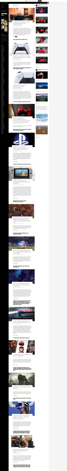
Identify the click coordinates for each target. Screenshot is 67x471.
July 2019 (2, 85)
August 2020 (2, 73)
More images (38, 137)
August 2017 (2, 106)
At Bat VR (26, 257)
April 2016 (2, 121)
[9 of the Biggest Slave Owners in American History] (2, 20)
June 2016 (2, 119)
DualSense (16, 101)
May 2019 (2, 87)
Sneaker (19, 303)
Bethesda (25, 392)
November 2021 (3, 59)
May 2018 (2, 98)
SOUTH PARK (26, 368)
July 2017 (2, 107)
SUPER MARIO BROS (16, 369)
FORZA (28, 367)
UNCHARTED (23, 369)
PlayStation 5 (26, 91)
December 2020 (3, 69)
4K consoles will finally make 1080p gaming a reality (21, 451)
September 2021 (3, 61)
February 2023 (2, 47)
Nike (28, 301)
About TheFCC (2, 7)
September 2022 (3, 50)
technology (17, 130)
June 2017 (2, 108)
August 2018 (2, 95)
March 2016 (2, 122)
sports (28, 303)
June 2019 (2, 86)
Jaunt (20, 422)
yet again (25, 155)
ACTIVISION (15, 367)
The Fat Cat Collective (4, 2)
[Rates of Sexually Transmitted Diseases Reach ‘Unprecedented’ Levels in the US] (2, 27)
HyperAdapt (18, 291)
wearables (19, 304)
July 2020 (2, 74)
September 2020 (3, 72)
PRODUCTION (23, 39)
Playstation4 (27, 302)
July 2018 (2, 96)
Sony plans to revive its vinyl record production (22, 321)
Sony (26, 39)
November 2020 (3, 70)
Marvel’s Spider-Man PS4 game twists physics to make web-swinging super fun (22, 220)
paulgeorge (15, 302)
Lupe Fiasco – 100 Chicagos (39, 44)
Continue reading (18, 98)
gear (21, 129)
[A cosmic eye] (2, 29)
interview (23, 301)
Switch (22, 201)
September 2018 (3, 94)
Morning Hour (38, 102)
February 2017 (2, 112)
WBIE (30, 369)
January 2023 (2, 48)
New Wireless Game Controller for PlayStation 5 (19, 86)
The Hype (39, 5)
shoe (14, 303)
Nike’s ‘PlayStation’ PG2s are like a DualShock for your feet (21, 285)
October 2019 (2, 82)
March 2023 (2, 46)
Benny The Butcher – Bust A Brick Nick (40, 24)
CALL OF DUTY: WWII (19, 367)
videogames (21, 68)
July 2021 (2, 63)
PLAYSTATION (20, 101)
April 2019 (2, 88)
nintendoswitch (16, 201)
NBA (26, 301)
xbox (14, 370)
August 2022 (2, 51)
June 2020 (2, 75)
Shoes (16, 303)
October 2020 (2, 71)
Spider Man (29, 368)
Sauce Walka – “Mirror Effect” (39, 54)
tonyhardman (15, 304)
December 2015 (3, 125)
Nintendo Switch (19, 368)
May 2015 (2, 131)
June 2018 (2, 97)
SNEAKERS (22, 303)
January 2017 (2, 113)
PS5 (27, 101)
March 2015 (2, 133)
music (14, 39)
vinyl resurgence (20, 325)
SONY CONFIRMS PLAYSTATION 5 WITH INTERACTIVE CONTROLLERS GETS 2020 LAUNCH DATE (21, 120)
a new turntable (26, 325)
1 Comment (20, 453)
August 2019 (2, 84)
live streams (20, 258)
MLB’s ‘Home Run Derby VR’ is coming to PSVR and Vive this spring (22, 252)
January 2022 (2, 57)
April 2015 (2, 132)
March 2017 (2, 111)
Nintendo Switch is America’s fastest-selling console (21, 182)
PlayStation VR (16, 421)
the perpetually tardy (28, 327)
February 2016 (2, 123)
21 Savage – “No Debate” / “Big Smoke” (40, 64)
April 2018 (2, 99)
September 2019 (3, 83)
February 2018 (2, 101)
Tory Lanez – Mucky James (39, 34)
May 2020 (2, 76)
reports (17, 327)
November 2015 (3, 126)
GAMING (19, 129)
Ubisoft (20, 369)
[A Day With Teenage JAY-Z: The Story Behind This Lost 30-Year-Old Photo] (2, 23)
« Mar (2, 42)
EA (20, 392)
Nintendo (15, 368)
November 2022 (3, 49)
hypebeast (20, 301)
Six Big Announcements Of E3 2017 (22, 387)
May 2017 (2, 109)
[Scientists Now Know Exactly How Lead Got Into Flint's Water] (5, 27)
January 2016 (2, 124)
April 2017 (2, 110)
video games (17, 68)
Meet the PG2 (23, 294)
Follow (2, 15)
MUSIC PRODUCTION (18, 39)
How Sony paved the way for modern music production (21, 23)
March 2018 (2, 100)
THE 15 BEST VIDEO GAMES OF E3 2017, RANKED (22, 355)
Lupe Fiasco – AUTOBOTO (39, 14)
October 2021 (2, 60)
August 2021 (2, 62)
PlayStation (20, 125)
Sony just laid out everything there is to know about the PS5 (20, 148)
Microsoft (22, 392)
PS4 (30, 302)
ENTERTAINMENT (15, 129)
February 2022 (2, 56)
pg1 (18, 302)
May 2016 (2, 120)
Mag (14, 291)
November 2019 (3, 81)
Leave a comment (19, 26)
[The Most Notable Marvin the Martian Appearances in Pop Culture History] (5, 23)
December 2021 (3, 58)
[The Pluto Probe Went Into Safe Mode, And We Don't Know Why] (5, 20)
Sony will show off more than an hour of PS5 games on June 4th (22, 57)
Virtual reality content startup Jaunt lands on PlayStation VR (21, 417)
